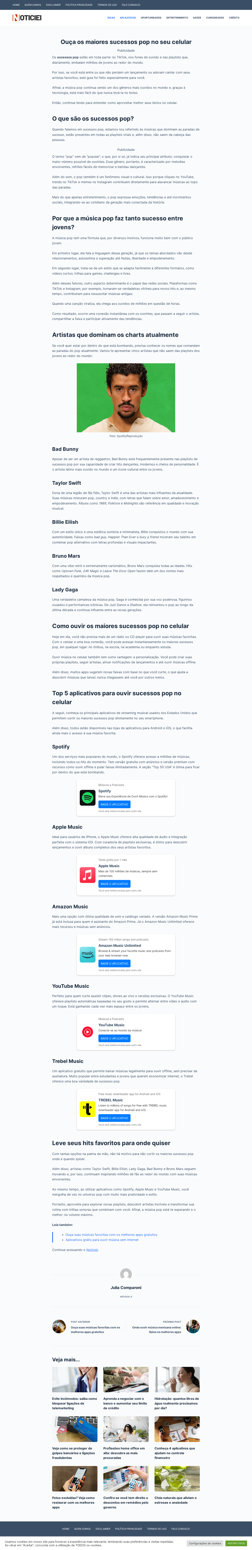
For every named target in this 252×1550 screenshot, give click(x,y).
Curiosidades (215, 17)
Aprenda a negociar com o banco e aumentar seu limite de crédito (125, 1403)
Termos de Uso (107, 4)
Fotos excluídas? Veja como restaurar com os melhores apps (73, 1502)
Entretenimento (177, 17)
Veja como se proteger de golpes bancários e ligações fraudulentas (73, 1453)
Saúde (197, 17)
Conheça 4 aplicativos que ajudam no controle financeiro (175, 1453)
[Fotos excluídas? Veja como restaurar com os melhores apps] (74, 1478)
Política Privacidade (79, 4)
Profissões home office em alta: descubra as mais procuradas (124, 1453)
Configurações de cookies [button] (205, 1543)
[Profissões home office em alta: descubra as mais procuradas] (126, 1429)
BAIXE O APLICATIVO (114, 804)
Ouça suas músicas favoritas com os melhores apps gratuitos (111, 1235)
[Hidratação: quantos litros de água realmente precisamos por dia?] (177, 1379)
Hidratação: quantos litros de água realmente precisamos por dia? (177, 1403)
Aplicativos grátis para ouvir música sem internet (102, 1240)
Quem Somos (33, 4)
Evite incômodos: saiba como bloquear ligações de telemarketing (74, 1403)
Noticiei (92, 1250)
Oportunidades (151, 17)
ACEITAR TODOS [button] (236, 1543)
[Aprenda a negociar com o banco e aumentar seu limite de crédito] (126, 1379)
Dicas (111, 17)
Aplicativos (128, 17)
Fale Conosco (131, 4)
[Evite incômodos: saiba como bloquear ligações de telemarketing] (74, 1379)
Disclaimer (53, 4)
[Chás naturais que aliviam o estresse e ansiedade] (177, 1478)
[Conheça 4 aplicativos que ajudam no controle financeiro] (177, 1429)
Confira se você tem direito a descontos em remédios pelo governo (125, 1502)
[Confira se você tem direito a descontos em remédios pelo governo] (126, 1478)
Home (16, 4)
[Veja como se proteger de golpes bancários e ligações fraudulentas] (74, 1429)
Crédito (234, 17)
